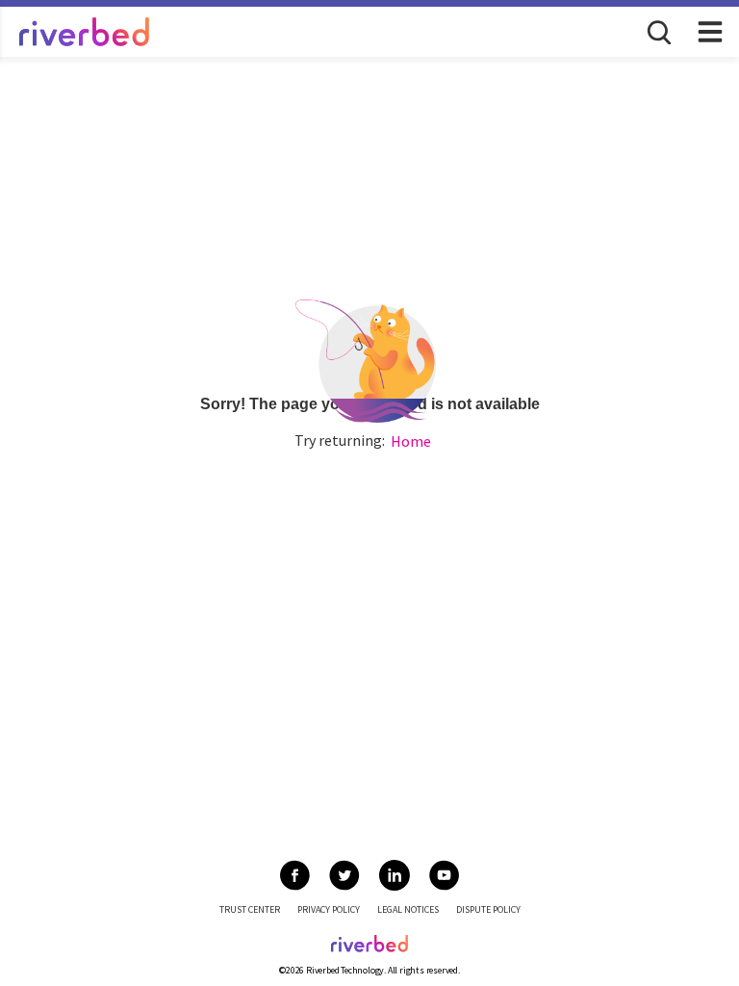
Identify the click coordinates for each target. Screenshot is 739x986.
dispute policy (488, 909)
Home (411, 441)
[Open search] (657, 30)
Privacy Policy (328, 909)
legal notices (408, 909)
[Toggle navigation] (710, 31)
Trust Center (249, 909)
